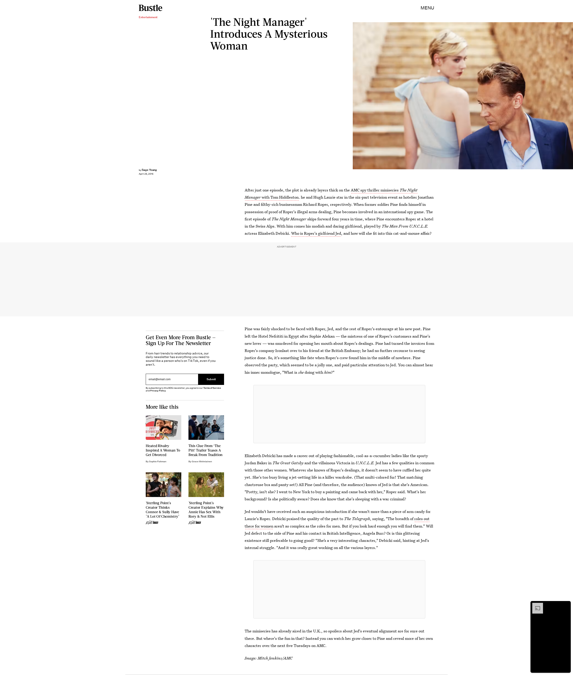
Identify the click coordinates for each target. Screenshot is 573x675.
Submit (211, 379)
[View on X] (339, 414)
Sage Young (149, 170)
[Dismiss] (565, 605)
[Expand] (535, 605)
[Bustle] (150, 8)
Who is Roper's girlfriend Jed (316, 233)
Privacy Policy (158, 390)
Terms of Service (212, 387)
